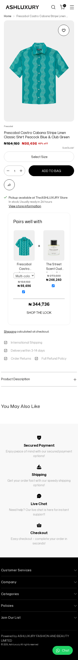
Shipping (10, 331)
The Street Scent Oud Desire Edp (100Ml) (54, 267)
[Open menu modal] (71, 7)
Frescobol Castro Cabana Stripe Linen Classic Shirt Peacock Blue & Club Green (24, 267)
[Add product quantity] (21, 171)
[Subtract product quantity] (8, 171)
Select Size (39, 157)
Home (7, 16)
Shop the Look (39, 313)
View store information (25, 206)
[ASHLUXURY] (22, 7)
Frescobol (8, 126)
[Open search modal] (53, 7)
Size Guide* (68, 147)
